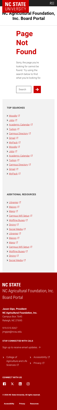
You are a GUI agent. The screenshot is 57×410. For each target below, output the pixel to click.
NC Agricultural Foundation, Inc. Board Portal (28, 16)
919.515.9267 (9, 328)
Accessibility (9, 404)
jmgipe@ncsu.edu (12, 331)
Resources (34, 404)
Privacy (22, 404)
